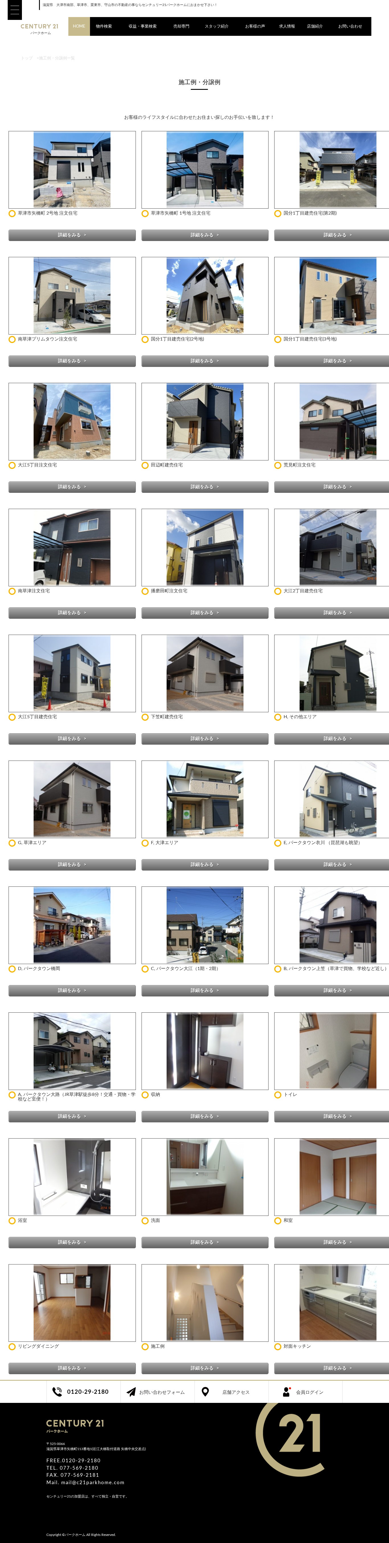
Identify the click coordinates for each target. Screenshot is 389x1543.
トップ (27, 58)
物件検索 (104, 26)
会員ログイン (310, 1392)
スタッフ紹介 (217, 26)
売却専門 (181, 26)
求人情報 (287, 26)
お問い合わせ (350, 26)
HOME (79, 26)
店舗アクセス (236, 1392)
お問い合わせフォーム (162, 1392)
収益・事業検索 (143, 26)
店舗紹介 (315, 26)
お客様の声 (255, 26)
